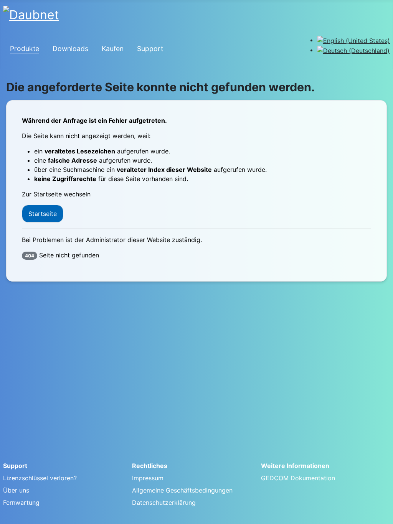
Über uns (16, 490)
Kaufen (113, 48)
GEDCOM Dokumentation (298, 478)
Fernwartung (21, 502)
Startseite (42, 214)
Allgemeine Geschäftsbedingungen (182, 490)
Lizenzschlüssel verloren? (40, 478)
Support (150, 48)
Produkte (24, 48)
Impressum (147, 478)
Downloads (70, 48)
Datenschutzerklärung (164, 502)
